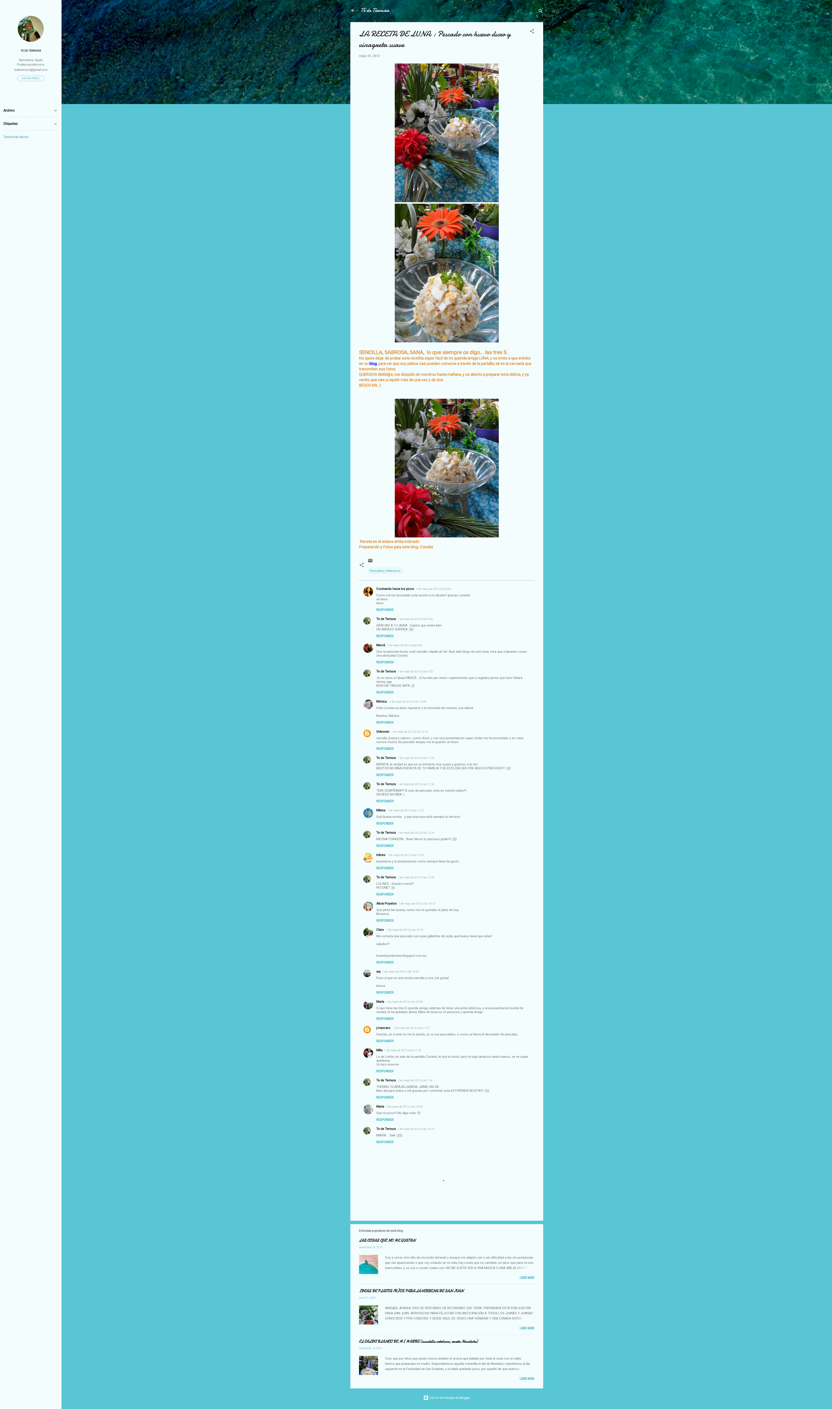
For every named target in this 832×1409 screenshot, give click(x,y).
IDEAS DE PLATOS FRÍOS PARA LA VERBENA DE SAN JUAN (411, 1291)
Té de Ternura (375, 10)
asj (378, 971)
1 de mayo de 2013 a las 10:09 (407, 701)
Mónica (382, 701)
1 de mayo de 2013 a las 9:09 (404, 645)
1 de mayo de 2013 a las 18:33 (400, 971)
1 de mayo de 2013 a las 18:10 (416, 903)
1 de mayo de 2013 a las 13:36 (405, 855)
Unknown (382, 732)
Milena (380, 810)
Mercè (380, 645)
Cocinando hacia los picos (395, 589)
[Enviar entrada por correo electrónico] (370, 562)
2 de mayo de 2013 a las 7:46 (415, 1080)
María (380, 1002)
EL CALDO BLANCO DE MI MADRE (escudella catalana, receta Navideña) (418, 1341)
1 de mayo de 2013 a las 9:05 (415, 619)
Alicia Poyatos (386, 903)
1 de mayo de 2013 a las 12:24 (416, 832)
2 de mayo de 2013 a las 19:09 (404, 1106)
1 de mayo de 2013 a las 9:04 (433, 589)
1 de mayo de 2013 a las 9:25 (415, 671)
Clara (380, 930)
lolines (380, 855)
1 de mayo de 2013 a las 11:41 (405, 810)
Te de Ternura (386, 619)
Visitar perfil (31, 78)
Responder (385, 610)
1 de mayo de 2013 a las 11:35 (416, 758)
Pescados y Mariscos (385, 571)
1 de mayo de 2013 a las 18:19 (404, 929)
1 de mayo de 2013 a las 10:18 (409, 731)
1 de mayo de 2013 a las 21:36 (402, 1050)
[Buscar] (540, 11)
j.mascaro (383, 1028)
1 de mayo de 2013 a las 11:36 (416, 784)
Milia (379, 1050)
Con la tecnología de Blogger (449, 1398)
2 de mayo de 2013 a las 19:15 (416, 1129)
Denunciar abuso (16, 137)
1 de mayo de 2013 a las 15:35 (416, 877)
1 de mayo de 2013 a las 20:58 (404, 1001)
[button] (532, 32)
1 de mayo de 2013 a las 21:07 (411, 1028)
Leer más (527, 1278)
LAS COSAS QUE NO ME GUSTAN (387, 1240)
